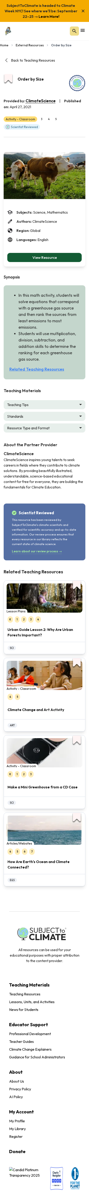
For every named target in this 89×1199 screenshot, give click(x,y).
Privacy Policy (20, 1089)
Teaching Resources (24, 994)
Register (16, 1136)
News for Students (23, 1009)
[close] (83, 11)
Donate (17, 1151)
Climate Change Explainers (30, 1049)
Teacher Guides (21, 1041)
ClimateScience (41, 100)
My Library (17, 1128)
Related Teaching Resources (36, 369)
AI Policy (16, 1096)
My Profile (17, 1121)
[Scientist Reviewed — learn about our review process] (77, 83)
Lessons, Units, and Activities (32, 1002)
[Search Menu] (74, 31)
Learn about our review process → (37, 551)
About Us (16, 1081)
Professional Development (30, 1033)
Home (4, 45)
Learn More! (48, 16)
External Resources (30, 45)
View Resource (44, 257)
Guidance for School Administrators (37, 1057)
